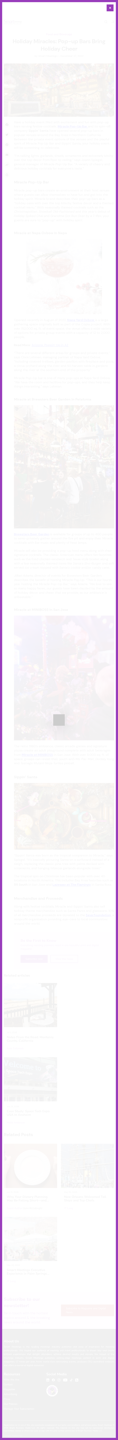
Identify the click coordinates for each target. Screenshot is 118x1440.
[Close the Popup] (110, 7)
